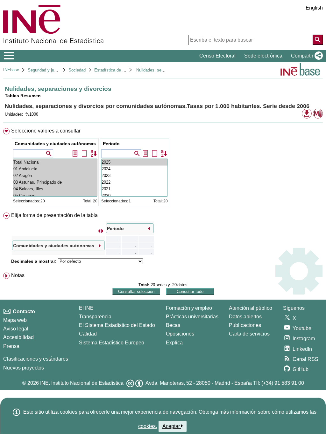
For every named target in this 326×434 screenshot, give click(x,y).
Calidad (88, 333)
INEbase (11, 69)
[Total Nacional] (55, 162)
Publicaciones (245, 325)
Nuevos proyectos (23, 367)
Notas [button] (18, 275)
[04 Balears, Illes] (55, 189)
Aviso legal (15, 328)
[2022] (134, 182)
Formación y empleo (189, 308)
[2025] (134, 162)
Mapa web (15, 320)
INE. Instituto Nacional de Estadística (82, 383)
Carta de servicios (249, 333)
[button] (305, 56)
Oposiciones (180, 333)
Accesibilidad (18, 337)
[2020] (134, 195)
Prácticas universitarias (192, 316)
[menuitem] (163, 168)
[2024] (134, 169)
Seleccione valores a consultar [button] (46, 130)
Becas (173, 325)
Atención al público (250, 308)
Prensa (11, 346)
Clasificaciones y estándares (35, 359)
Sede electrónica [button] (263, 55)
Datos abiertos (245, 316)
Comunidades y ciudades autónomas (55, 143)
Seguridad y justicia (46, 70)
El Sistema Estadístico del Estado (117, 325)
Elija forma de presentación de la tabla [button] (54, 215)
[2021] (134, 189)
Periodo (111, 143)
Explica (174, 342)
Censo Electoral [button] (217, 55)
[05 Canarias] (55, 195)
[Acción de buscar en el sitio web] (318, 40)
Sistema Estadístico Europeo (111, 342)
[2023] (134, 175)
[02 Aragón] (55, 175)
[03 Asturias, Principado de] (55, 182)
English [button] (314, 7)
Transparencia (95, 316)
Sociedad (77, 70)
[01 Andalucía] (55, 169)
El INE (86, 308)
